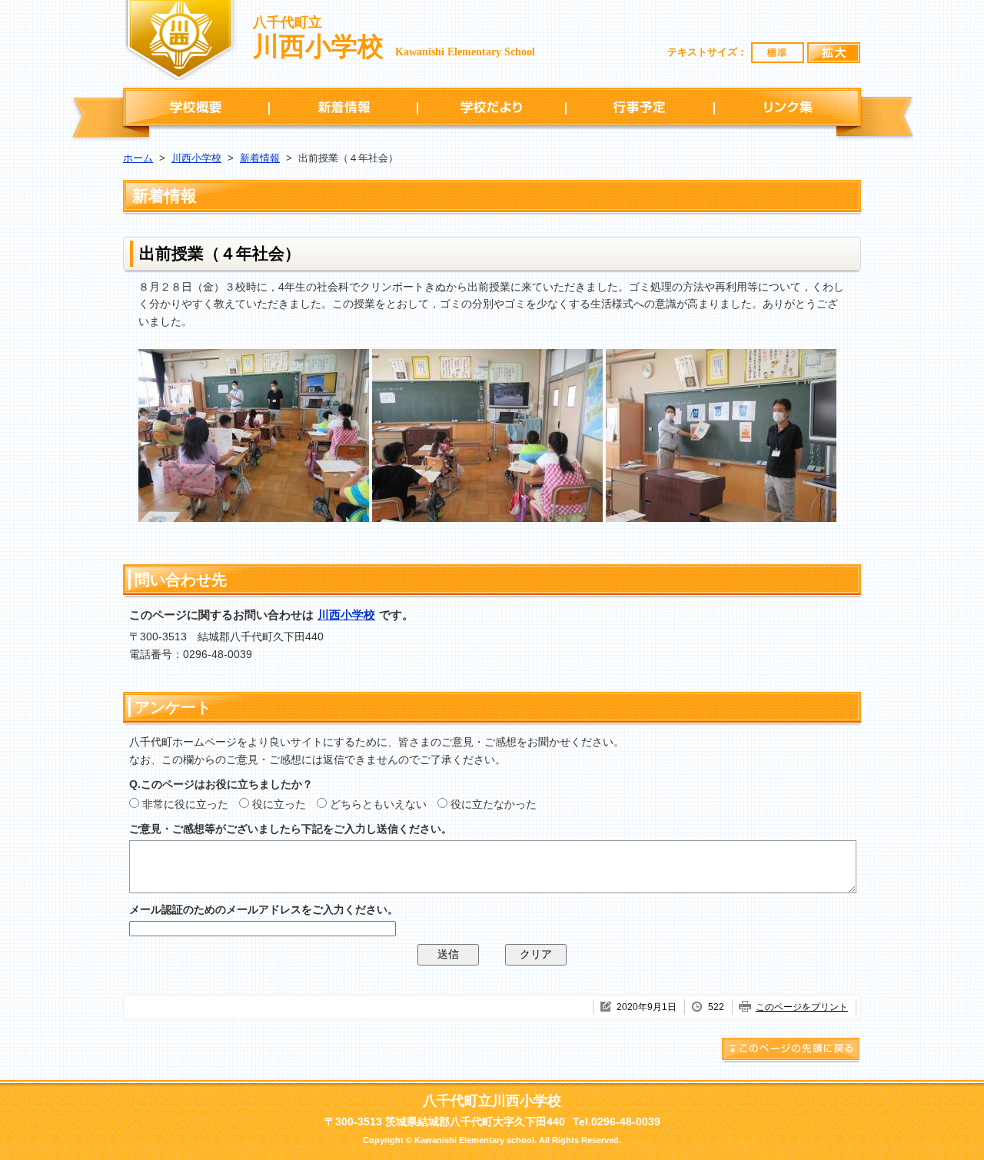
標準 (778, 52)
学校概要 (196, 107)
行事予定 (640, 107)
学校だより (491, 107)
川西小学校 (196, 158)
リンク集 (787, 107)
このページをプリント (802, 1007)
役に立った (279, 804)
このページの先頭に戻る (791, 1051)
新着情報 (343, 107)
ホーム (138, 158)
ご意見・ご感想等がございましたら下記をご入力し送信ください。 (290, 829)
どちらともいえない (378, 804)
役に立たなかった (493, 804)
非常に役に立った (185, 804)
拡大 (834, 52)
